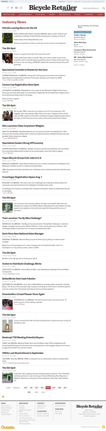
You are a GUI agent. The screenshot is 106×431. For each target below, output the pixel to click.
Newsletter (86, 1)
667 (65, 388)
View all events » (79, 65)
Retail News (40, 14)
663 (42, 388)
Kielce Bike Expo (80, 42)
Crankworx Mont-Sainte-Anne (85, 50)
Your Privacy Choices (26, 418)
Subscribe (77, 1)
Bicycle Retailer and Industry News (88, 26)
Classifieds (89, 14)
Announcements (25, 14)
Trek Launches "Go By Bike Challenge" (22, 218)
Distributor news (14, 274)
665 (53, 388)
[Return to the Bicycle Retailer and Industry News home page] (53, 11)
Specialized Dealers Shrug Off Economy (22, 143)
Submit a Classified (43, 416)
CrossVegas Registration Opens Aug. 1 (22, 177)
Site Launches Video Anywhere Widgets (23, 125)
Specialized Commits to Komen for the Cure (25, 69)
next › (37, 392)
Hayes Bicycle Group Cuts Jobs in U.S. (22, 157)
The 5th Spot (9, 48)
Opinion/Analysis (6, 408)
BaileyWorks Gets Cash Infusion (19, 278)
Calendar (22, 408)
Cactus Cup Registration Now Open (20, 84)
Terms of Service (24, 416)
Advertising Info (60, 406)
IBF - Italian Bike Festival (83, 57)
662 (36, 388)
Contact (69, 1)
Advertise (62, 1)
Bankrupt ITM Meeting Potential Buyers (23, 337)
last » (43, 392)
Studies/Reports (6, 414)
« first (8, 388)
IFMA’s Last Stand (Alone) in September (23, 353)
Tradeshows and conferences (18, 363)
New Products (64, 14)
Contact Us (40, 408)
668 (29, 392)
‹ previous (16, 388)
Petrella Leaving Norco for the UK (19, 27)
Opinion (52, 14)
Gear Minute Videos (97, 1)
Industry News (9, 14)
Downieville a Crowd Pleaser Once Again (23, 294)
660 (25, 388)
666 (59, 388)
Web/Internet (12, 138)
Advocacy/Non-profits (16, 80)
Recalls (77, 14)
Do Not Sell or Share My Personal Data (27, 420)
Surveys (21, 406)
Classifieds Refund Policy (25, 410)
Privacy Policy (23, 414)
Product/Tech (5, 410)
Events (100, 14)
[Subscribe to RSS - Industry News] (3, 397)
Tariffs (11, 1)
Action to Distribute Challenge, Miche (22, 263)
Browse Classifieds (43, 414)
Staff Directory (41, 406)
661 (31, 388)
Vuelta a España (80, 35)
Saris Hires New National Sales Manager (23, 233)
